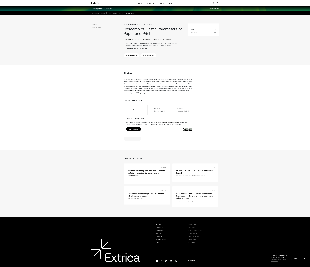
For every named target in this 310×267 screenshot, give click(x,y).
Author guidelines (161, 239)
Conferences (150, 3)
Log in (157, 242)
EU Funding (191, 242)
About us (158, 233)
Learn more (274, 261)
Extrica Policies (192, 224)
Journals (140, 3)
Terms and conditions (194, 236)
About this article (96, 27)
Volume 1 (121, 13)
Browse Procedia (112, 13)
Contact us (159, 236)
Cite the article (132, 55)
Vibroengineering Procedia (101, 9)
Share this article (133, 129)
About (170, 3)
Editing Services (192, 233)
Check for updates (148, 24)
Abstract (94, 24)
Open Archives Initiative (195, 230)
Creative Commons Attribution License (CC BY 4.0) (166, 122)
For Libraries (191, 227)
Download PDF (149, 55)
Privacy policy (192, 239)
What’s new (161, 3)
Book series (159, 230)
